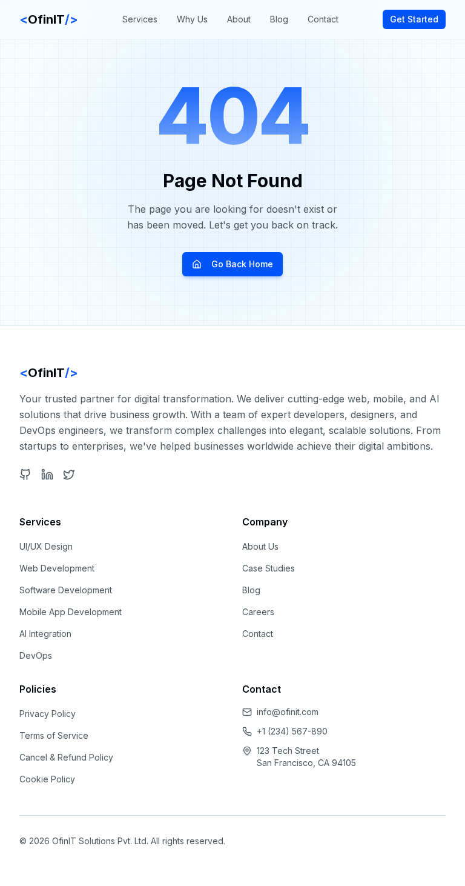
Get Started (414, 19)
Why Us (192, 19)
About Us (260, 546)
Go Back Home (242, 264)
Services (139, 19)
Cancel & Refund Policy (66, 757)
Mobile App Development (70, 612)
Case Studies (268, 568)
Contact (323, 19)
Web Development (56, 568)
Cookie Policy (47, 779)
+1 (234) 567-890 (292, 731)
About (239, 19)
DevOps (35, 655)
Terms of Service (53, 735)
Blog (279, 19)
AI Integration (45, 633)
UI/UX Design (46, 546)
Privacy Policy (47, 713)
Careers (258, 612)
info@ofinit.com (287, 712)
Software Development (65, 590)
